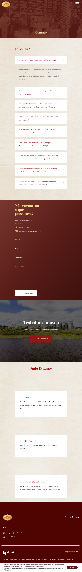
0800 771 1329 (24, 227)
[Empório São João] (7, 517)
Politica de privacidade (71, 552)
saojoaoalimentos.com (71, 551)
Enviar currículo (41, 338)
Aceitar (72, 567)
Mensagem (19, 266)
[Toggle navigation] (77, 4)
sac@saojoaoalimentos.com (29, 231)
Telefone (19, 257)
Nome (17, 239)
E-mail (18, 248)
